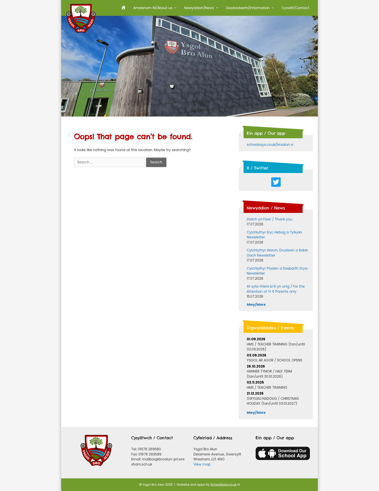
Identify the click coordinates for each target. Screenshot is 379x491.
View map (201, 464)
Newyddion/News (199, 8)
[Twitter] (276, 182)
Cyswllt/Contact (295, 8)
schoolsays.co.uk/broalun (268, 144)
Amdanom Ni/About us (152, 8)
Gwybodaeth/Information (248, 8)
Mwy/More (256, 304)
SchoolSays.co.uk (223, 484)
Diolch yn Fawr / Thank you (269, 219)
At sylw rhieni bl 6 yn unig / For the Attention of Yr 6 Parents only (276, 289)
